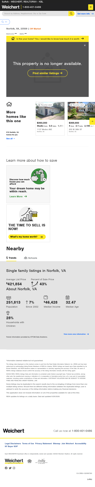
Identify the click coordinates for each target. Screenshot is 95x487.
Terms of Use (28, 443)
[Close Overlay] (84, 45)
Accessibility (80, 443)
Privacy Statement (43, 443)
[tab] (11, 258)
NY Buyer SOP (11, 446)
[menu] (90, 7)
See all (9, 138)
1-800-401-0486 (32, 7)
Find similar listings (46, 73)
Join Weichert (67, 443)
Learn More (18, 196)
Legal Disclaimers (13, 443)
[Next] (92, 121)
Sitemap (56, 443)
